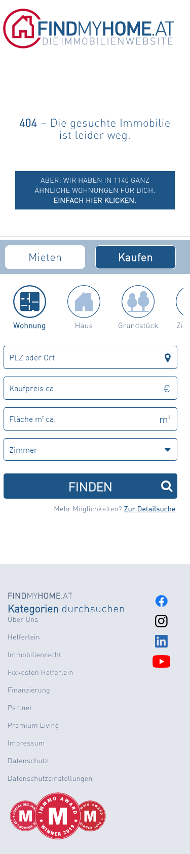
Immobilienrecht (34, 654)
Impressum (26, 743)
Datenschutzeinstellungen (50, 778)
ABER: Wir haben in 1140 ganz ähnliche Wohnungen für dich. (95, 190)
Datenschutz (28, 760)
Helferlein (24, 637)
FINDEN (90, 485)
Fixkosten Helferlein (40, 672)
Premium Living (33, 725)
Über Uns (23, 619)
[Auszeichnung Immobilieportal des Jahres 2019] (71, 816)
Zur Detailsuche (150, 508)
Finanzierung (29, 690)
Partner (20, 707)
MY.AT (40, 595)
